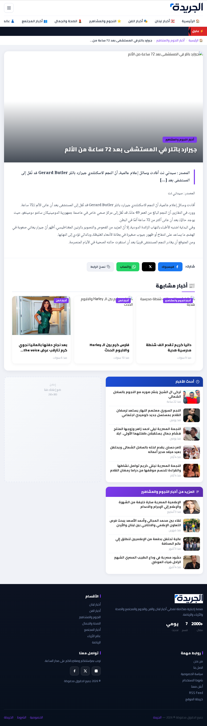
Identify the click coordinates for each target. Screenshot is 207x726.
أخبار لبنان (95, 604)
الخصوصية (36, 717)
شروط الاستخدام (193, 680)
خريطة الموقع (194, 699)
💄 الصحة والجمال (68, 21)
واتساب (125, 267)
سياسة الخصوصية (192, 674)
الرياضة (96, 642)
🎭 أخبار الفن (138, 21)
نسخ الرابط (98, 267)
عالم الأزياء (94, 636)
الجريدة (157, 717)
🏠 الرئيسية (191, 21)
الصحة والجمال (91, 623)
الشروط (21, 717)
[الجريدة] (186, 8)
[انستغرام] (96, 670)
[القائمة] (9, 8)
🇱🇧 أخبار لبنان (165, 21)
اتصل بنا (198, 667)
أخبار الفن (95, 611)
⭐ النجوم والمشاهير (105, 21)
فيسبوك (168, 267)
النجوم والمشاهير (90, 617)
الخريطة (8, 717)
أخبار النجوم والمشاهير (170, 40)
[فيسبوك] (74, 670)
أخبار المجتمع (92, 630)
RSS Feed (196, 693)
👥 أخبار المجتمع (34, 21)
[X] (85, 670)
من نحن (198, 661)
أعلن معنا (197, 686)
